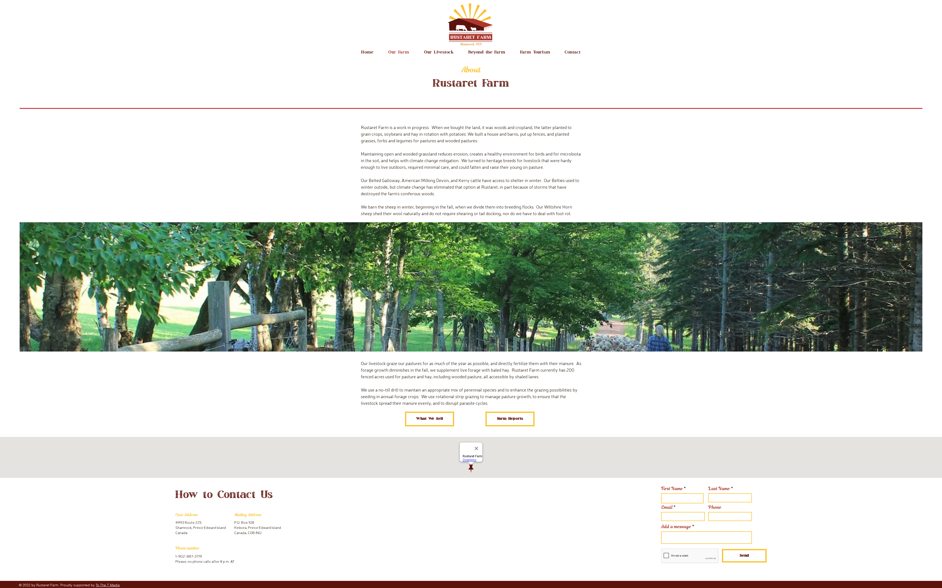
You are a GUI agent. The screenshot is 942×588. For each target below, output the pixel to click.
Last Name (719, 488)
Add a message (676, 526)
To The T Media (108, 585)
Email (667, 507)
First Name (672, 488)
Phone (714, 507)
